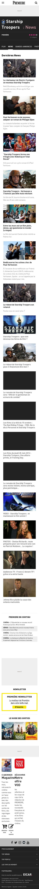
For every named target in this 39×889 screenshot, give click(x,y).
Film (4, 46)
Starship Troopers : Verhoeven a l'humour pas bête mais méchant (17, 192)
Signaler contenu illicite (19, 886)
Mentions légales (6, 886)
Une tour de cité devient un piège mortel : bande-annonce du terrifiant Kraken (18, 634)
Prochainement (8, 849)
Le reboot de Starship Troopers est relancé (18, 306)
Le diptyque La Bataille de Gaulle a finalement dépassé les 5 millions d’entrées (18, 639)
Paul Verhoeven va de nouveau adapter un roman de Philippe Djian (18, 118)
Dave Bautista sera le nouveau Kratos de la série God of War (18, 629)
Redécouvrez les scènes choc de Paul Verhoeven (17, 263)
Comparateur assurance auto (10, 878)
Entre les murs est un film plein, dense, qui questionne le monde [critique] (17, 228)
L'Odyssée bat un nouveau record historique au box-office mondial (17, 623)
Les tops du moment (9, 865)
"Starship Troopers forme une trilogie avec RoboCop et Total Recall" (16, 156)
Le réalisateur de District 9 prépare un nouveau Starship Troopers (18, 81)
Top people (6, 859)
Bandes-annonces (23, 46)
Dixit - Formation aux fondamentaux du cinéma (15, 882)
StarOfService (29, 880)
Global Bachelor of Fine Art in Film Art (13, 880)
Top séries (6, 854)
